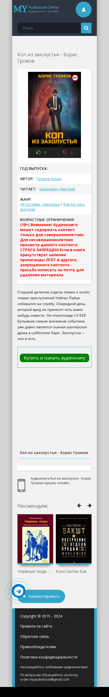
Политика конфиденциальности (49, 656)
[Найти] (86, 28)
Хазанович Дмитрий (57, 188)
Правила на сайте (36, 626)
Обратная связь (34, 636)
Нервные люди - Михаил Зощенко (35, 571)
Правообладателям (38, 646)
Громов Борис (49, 178)
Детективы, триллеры (40, 204)
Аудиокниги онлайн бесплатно (52, 619)
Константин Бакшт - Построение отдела (74, 571)
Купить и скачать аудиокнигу (54, 358)
